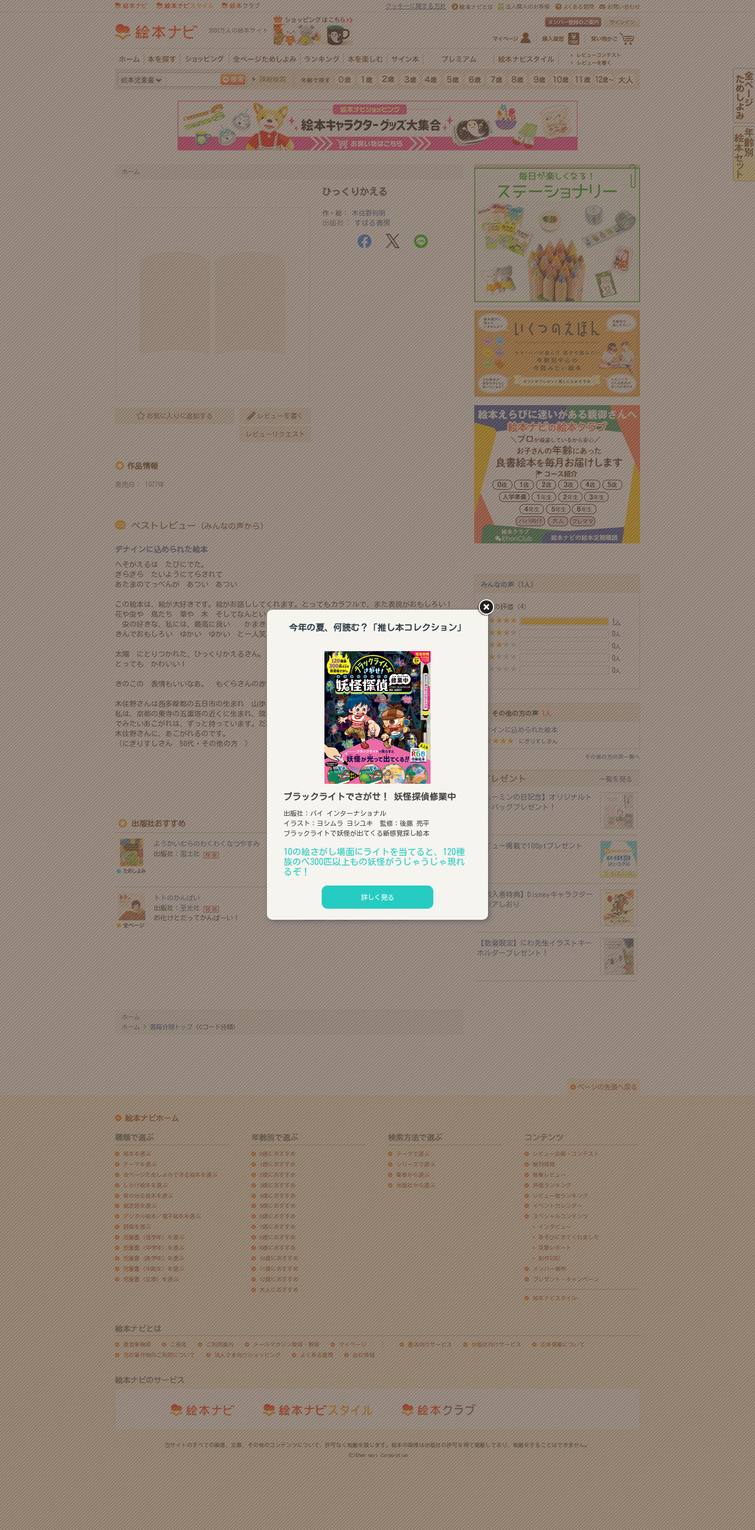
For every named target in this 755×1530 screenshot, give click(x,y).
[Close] (488, 608)
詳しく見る (377, 897)
